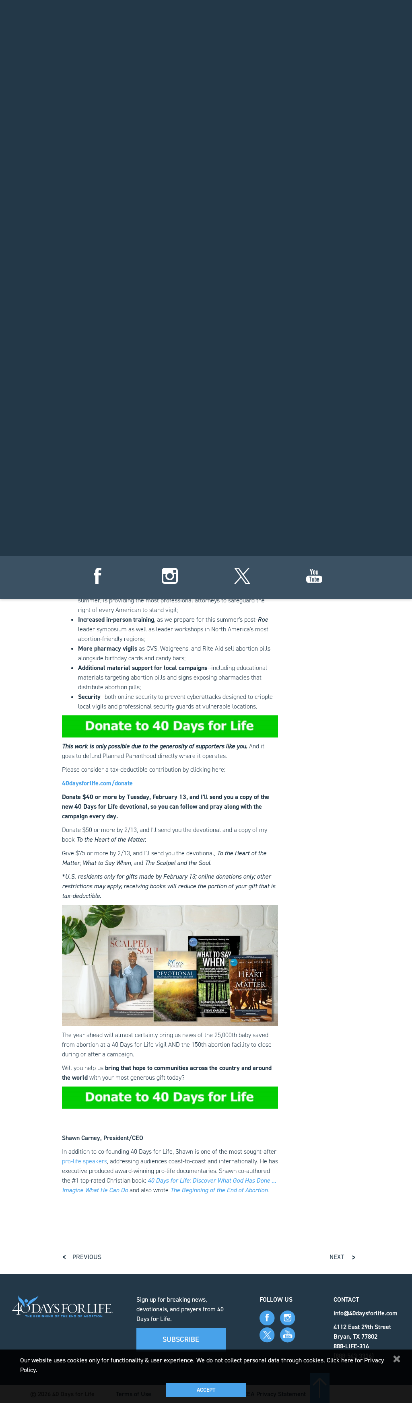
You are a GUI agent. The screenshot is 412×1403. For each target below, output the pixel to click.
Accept (206, 1390)
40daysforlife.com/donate (97, 783)
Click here (340, 1360)
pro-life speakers (84, 1161)
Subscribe (181, 1339)
